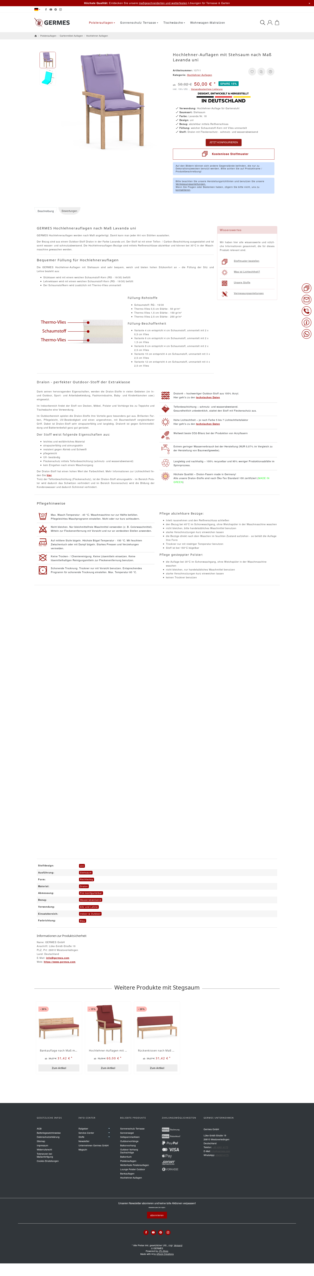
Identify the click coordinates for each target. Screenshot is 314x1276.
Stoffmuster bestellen (246, 260)
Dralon (84, 886)
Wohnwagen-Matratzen (207, 22)
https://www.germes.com (60, 961)
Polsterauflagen (101, 22)
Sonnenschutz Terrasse (138, 22)
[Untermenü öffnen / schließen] (109, 1128)
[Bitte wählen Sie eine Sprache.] (37, 9)
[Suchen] (262, 22)
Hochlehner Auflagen (199, 75)
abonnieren (157, 1215)
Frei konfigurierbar (91, 893)
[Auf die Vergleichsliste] (261, 72)
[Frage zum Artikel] (270, 72)
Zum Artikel (59, 1068)
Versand (178, 1245)
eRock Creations (165, 1254)
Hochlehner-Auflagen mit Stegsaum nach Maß (108, 1050)
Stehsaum (86, 872)
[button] (48, 60)
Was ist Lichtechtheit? (247, 271)
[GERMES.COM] (52, 22)
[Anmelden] (269, 22)
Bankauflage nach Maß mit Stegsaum (59, 1050)
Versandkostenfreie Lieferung (207, 89)
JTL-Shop (163, 1251)
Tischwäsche (173, 22)
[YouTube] (51, 9)
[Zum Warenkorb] (277, 22)
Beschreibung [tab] (46, 211)
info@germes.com (57, 957)
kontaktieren (183, 189)
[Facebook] (46, 9)
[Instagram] (60, 9)
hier (49, 475)
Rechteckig (86, 879)
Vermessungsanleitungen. (191, 184)
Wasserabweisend (90, 899)
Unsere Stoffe (242, 282)
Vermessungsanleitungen (249, 293)
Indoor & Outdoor (90, 913)
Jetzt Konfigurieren (223, 142)
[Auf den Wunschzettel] (252, 72)
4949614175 (222, 1155)
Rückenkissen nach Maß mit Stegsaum (157, 1050)
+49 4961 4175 (220, 1147)
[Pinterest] (55, 9)
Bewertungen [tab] (69, 211)
